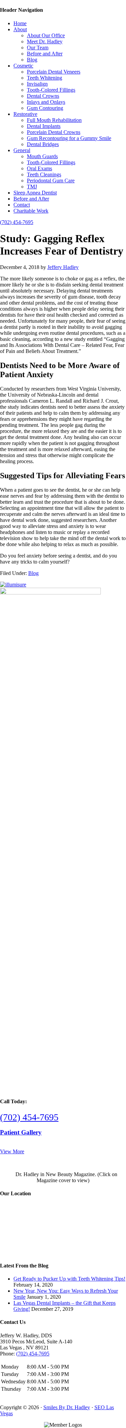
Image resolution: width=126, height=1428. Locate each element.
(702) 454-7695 (16, 222)
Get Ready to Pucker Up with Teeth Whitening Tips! (69, 1279)
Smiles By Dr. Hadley (66, 1407)
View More (12, 1151)
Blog (33, 573)
